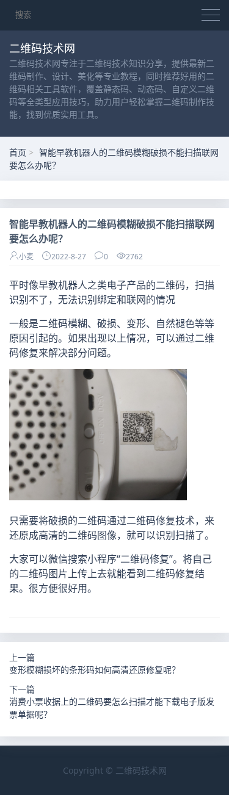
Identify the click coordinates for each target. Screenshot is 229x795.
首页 (17, 152)
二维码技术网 (141, 770)
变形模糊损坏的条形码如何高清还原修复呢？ (94, 670)
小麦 (26, 256)
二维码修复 (150, 520)
